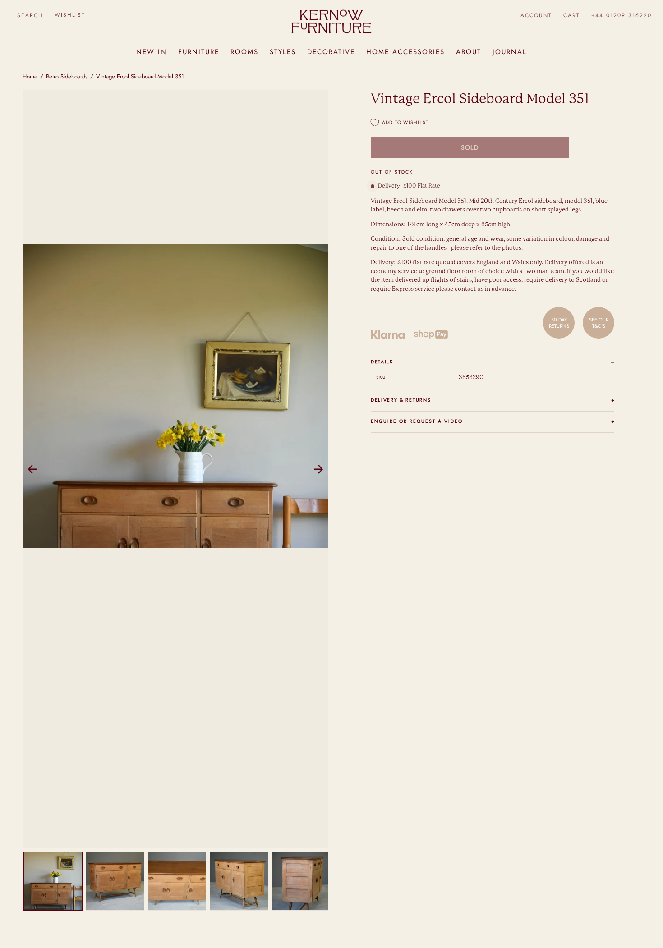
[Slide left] (32, 469)
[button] (30, 15)
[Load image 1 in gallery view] (52, 881)
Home (30, 76)
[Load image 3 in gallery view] (177, 881)
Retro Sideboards (66, 76)
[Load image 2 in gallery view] (115, 881)
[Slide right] (318, 469)
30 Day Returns (559, 323)
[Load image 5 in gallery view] (301, 881)
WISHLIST (70, 15)
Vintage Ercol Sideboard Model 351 (140, 76)
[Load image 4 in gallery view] (239, 881)
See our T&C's (598, 323)
